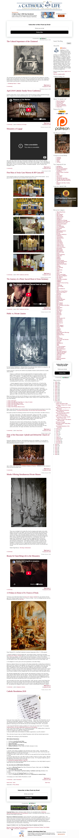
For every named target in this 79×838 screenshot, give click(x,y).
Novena (23, 687)
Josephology (59, 285)
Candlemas (58, 235)
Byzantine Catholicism (61, 234)
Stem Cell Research (60, 349)
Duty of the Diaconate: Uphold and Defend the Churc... (62, 413)
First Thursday (59, 267)
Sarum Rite (58, 340)
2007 (56, 385)
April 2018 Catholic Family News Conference (24, 91)
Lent (57, 287)
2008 (56, 386)
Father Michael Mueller (61, 264)
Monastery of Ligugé (14, 129)
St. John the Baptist (60, 346)
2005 (56, 382)
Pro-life (58, 174)
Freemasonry (59, 269)
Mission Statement (60, 101)
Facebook (58, 157)
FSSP (57, 271)
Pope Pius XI (59, 321)
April (57, 431)
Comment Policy (60, 102)
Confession (58, 240)
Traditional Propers (60, 353)
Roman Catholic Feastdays (62, 172)
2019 (56, 444)
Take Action (59, 177)
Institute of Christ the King (62, 282)
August (58, 437)
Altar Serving (59, 215)
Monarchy (58, 297)
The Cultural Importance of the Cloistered (22, 41)
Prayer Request (59, 325)
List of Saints (59, 175)
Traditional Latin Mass (24, 274)
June (57, 434)
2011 (56, 390)
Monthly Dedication (60, 299)
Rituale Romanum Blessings (62, 332)
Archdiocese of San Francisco (63, 221)
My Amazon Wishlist (61, 104)
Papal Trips (59, 311)
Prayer (20, 430)
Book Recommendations (61, 168)
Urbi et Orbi (59, 354)
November (58, 441)
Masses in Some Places (61, 291)
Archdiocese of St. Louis (62, 222)
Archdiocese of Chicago (21, 124)
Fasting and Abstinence (61, 261)
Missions (58, 295)
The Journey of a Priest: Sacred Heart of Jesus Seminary (27, 279)
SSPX (18, 274)
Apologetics (59, 166)
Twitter (57, 161)
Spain (57, 344)
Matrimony (58, 294)
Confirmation (59, 241)
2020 (56, 445)
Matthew (64, 48)
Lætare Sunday (59, 286)
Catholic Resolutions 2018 (16, 691)
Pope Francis (59, 319)
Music (57, 301)
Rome (57, 336)
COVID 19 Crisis (60, 246)
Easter (57, 253)
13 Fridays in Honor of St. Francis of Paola (22, 593)
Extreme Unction (60, 260)
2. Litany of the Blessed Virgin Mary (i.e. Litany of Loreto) (19, 402)
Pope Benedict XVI (60, 318)
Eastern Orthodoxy (60, 254)
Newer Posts (9, 782)
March (57, 430)
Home (14, 782)
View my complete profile (59, 74)
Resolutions (19, 779)
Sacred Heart (59, 338)
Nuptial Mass (59, 307)
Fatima (58, 265)
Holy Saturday (59, 277)
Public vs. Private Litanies (16, 313)
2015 (56, 396)
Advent (58, 213)
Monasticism (59, 298)
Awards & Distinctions (61, 105)
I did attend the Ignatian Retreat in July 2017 (18, 760)
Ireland (57, 284)
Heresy (58, 273)
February (58, 428)
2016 (56, 397)
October (58, 440)
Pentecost (58, 312)
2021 (56, 447)
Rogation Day (59, 333)
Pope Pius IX (59, 320)
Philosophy (58, 313)
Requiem (58, 330)
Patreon (58, 159)
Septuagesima (59, 343)
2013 (56, 393)
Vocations (58, 357)
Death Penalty (59, 249)
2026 (56, 454)
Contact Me (59, 106)
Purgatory (58, 328)
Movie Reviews (59, 300)
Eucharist (58, 259)
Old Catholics (59, 310)
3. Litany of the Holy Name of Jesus (15, 403)
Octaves (58, 308)
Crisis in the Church (60, 247)
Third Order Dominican (61, 351)
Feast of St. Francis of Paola (30, 596)
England (58, 256)
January (58, 402)
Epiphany (58, 258)
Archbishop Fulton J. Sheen (14, 83)
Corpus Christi (59, 243)
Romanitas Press (60, 334)
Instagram (58, 158)
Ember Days (59, 255)
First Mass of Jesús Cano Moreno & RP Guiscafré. (25, 172)
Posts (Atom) (16, 784)
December (58, 443)
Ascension (58, 225)
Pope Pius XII (59, 323)
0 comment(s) (9, 86)
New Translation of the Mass (62, 305)
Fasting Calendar (60, 262)
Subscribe (39, 32)
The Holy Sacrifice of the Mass (63, 179)
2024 (56, 451)
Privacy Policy (59, 103)
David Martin (59, 248)
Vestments (58, 356)
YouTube (58, 162)
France (58, 268)
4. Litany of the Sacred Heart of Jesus (15, 404)
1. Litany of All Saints (11, 400)
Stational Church (60, 347)
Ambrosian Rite (59, 216)
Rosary (58, 337)
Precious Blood (59, 326)
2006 (56, 383)
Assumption (59, 228)
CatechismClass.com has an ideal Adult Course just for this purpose (22, 727)
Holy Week (58, 278)
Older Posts (47, 782)
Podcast (58, 315)
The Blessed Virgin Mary (62, 178)
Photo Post (58, 314)
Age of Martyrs (59, 214)
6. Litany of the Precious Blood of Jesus (16, 406)
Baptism (58, 229)
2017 (56, 399)
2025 (56, 453)
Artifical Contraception (61, 223)
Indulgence (19, 687)
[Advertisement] (59, 526)
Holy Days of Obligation (61, 275)
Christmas (58, 239)
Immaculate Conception (61, 279)
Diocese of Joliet (60, 252)
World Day (58, 359)
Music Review (59, 302)
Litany (18, 430)
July (57, 435)
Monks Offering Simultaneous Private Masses (24, 474)
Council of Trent (60, 245)
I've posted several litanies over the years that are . (31, 410)
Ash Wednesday (60, 226)
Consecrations (59, 242)
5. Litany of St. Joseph (12, 405)
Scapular (58, 341)
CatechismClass (60, 238)
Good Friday (59, 272)
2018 (56, 400)
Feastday (58, 266)
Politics (58, 317)
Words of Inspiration (60, 358)
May (57, 433)
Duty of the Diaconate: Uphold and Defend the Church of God (28, 436)
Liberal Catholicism (60, 288)
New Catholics (59, 304)
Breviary (58, 233)
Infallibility (58, 281)
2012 (56, 392)
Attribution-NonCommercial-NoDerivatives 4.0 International (26, 812)
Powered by (36, 38)
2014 (56, 395)
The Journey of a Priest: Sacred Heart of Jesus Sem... (63, 417)
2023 (56, 450)
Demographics (59, 251)
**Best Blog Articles (60, 212)
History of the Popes (61, 274)
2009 (56, 387)
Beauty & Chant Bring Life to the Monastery (23, 556)
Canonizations (59, 236)
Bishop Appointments (61, 230)
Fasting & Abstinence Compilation (61, 170)
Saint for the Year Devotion (62, 339)
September (58, 438)
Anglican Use (59, 217)
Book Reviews (59, 167)
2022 (56, 448)
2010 (56, 389)
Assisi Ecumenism (60, 227)
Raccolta (22, 599)
